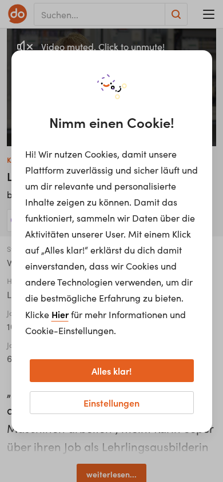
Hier (60, 314)
